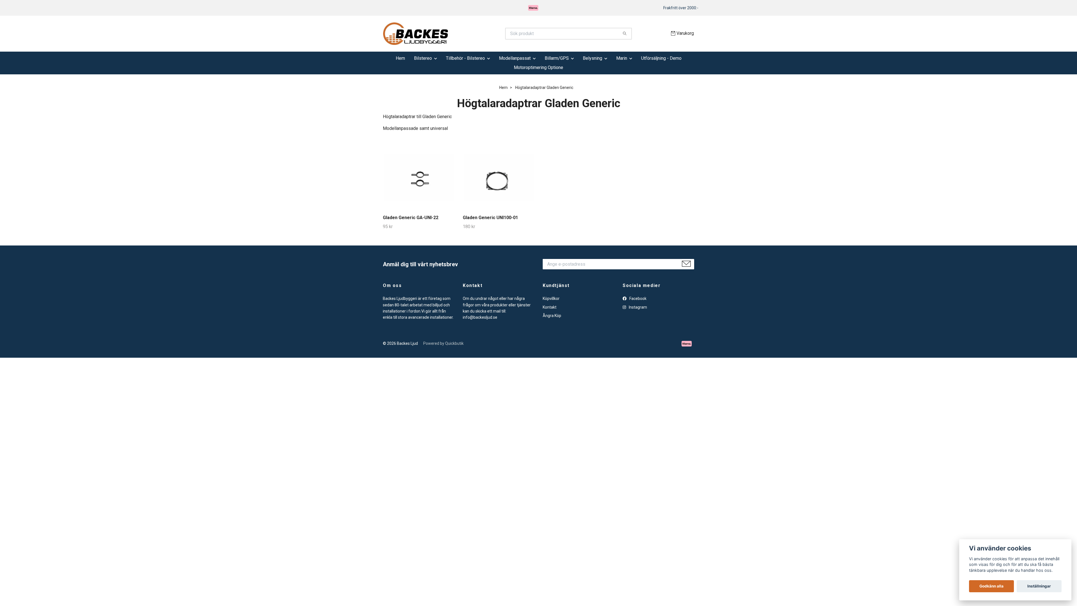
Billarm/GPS (557, 58)
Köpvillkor (551, 298)
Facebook (637, 298)
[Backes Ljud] (460, 33)
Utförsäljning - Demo (661, 58)
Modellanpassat (515, 58)
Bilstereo (423, 58)
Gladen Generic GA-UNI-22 (410, 217)
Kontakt (549, 307)
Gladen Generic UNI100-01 (490, 217)
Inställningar (1039, 586)
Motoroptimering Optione (538, 67)
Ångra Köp (552, 315)
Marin (621, 58)
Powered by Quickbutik (443, 343)
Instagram (637, 307)
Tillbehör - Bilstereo (465, 58)
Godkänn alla (991, 586)
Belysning (592, 58)
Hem (400, 58)
